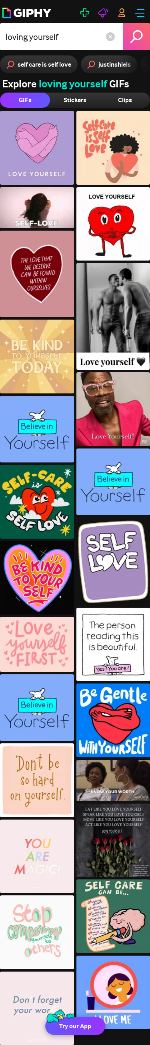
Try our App (75, 1026)
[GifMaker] (84, 13)
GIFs (25, 100)
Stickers (75, 100)
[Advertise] (103, 13)
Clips (125, 100)
